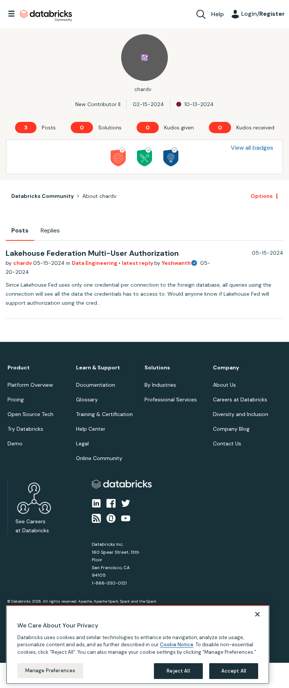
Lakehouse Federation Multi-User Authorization (92, 253)
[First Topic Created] (170, 156)
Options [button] (262, 196)
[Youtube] (125, 518)
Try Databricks (25, 428)
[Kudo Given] (118, 156)
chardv (23, 263)
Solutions (157, 368)
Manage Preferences (50, 670)
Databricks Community (46, 15)
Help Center (90, 428)
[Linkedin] (96, 502)
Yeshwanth (176, 263)
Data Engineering (95, 263)
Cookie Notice (176, 644)
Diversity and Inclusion (240, 414)
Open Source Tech (30, 414)
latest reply (138, 263)
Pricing (16, 399)
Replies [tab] (50, 230)
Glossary (87, 399)
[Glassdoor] (111, 518)
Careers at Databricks (240, 399)
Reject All (178, 671)
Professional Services (170, 399)
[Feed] (96, 518)
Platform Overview (30, 384)
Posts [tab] (20, 230)
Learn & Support (98, 368)
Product (19, 368)
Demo (15, 443)
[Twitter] (125, 502)
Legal (82, 443)
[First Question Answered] (144, 156)
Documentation (95, 384)
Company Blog (231, 428)
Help (217, 14)
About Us (224, 384)
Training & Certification (104, 414)
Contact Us (227, 443)
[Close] (257, 614)
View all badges (252, 148)
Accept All (233, 671)
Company (226, 368)
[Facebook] (111, 502)
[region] (137, 644)
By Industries (160, 384)
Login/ (263, 14)
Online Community (99, 458)
